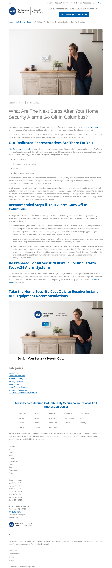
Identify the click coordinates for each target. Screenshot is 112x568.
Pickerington (53, 418)
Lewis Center (84, 414)
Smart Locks (14, 384)
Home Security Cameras (18, 387)
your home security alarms (89, 127)
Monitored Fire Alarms (18, 390)
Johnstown (53, 427)
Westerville (68, 414)
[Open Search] (99, 3)
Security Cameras (16, 381)
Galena (82, 418)
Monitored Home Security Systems (23, 393)
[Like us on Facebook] (10, 535)
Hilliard (21, 427)
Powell (36, 414)
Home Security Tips (17, 376)
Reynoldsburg (69, 418)
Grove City (53, 423)
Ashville (21, 418)
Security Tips (14, 373)
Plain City (83, 423)
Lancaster (52, 414)
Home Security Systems (18, 378)
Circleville (22, 423)
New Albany (23, 414)
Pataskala (67, 423)
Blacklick (37, 427)
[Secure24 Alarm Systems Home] (26, 11)
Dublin (36, 418)
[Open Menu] (10, 3)
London (37, 423)
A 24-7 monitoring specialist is (21, 149)
